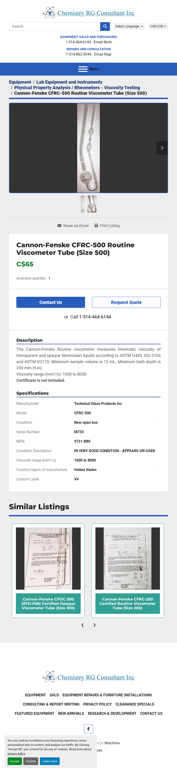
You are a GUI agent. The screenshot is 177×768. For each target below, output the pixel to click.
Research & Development (112, 713)
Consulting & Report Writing (51, 704)
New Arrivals (71, 713)
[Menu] (83, 69)
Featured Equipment (34, 713)
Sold (54, 695)
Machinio (112, 743)
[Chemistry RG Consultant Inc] (88, 676)
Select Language (127, 26)
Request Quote (126, 302)
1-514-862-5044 (78, 54)
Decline (31, 761)
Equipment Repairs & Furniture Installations (107, 695)
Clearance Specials (134, 704)
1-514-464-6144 (78, 42)
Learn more (49, 761)
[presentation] (82, 625)
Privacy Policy (97, 704)
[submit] (105, 26)
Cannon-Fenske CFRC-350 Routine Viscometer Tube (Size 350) (127, 603)
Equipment (35, 695)
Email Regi (102, 54)
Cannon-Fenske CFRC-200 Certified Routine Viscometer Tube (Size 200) (48, 603)
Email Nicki (103, 42)
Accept (14, 761)
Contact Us (50, 302)
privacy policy (16, 753)
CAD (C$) (156, 26)
